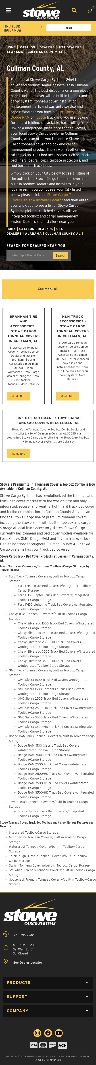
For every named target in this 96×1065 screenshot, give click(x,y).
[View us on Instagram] (37, 1033)
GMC (80, 112)
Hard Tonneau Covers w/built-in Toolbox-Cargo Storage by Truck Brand (45, 568)
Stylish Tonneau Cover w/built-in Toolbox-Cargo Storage (49, 865)
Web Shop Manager (49, 1060)
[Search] (74, 10)
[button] (48, 983)
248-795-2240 (23, 935)
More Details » (30, 384)
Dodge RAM (20, 117)
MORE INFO (18, 396)
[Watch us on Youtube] (59, 1033)
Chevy (70, 112)
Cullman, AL (48, 289)
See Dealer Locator (27, 962)
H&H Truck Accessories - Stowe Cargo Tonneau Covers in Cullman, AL (72, 326)
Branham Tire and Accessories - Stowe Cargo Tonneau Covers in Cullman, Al (23, 328)
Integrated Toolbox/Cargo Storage (33, 832)
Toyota (40, 117)
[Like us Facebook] (48, 1033)
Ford (59, 112)
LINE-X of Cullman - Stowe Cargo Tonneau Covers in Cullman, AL (48, 420)
